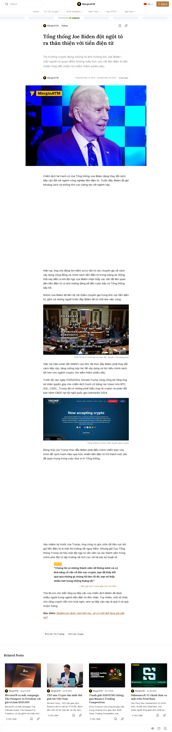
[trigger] (23, 4)
